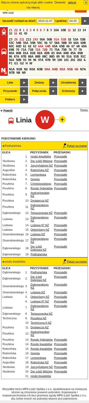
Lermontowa (38, 174)
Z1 (10, 30)
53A (75, 39)
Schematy (68, 91)
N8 (18, 72)
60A (76, 43)
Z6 (16, 39)
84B (66, 53)
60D (18, 46)
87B (23, 56)
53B (82, 39)
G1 (16, 63)
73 (50, 49)
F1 (10, 63)
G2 (22, 63)
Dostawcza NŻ (40, 200)
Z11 (21, 39)
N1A (12, 69)
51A (56, 39)
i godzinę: (61, 21)
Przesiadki (60, 156)
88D (52, 56)
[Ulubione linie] (61, 119)
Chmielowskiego (41, 183)
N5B (70, 69)
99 (53, 60)
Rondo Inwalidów (41, 344)
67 (73, 46)
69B (11, 49)
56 (45, 43)
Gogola (35, 179)
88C (44, 56)
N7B (12, 72)
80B (18, 53)
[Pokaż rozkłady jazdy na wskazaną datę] (85, 21)
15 (10, 33)
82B (47, 53)
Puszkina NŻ (38, 318)
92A (11, 60)
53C (11, 43)
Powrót (8, 110)
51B (63, 39)
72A (37, 49)
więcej (72, 2)
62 (29, 46)
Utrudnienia (68, 82)
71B (30, 49)
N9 (24, 72)
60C (11, 46)
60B (83, 43)
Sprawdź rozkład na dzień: (19, 21)
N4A (47, 69)
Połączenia (39, 91)
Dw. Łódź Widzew (41, 161)
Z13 (28, 39)
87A (16, 56)
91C (83, 56)
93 (24, 60)
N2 (26, 69)
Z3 (10, 39)
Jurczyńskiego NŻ (42, 165)
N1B (19, 69)
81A (25, 53)
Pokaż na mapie (77, 145)
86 (10, 56)
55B (32, 43)
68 (78, 46)
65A (55, 46)
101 (66, 60)
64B (47, 46)
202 (79, 60)
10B (63, 30)
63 (34, 46)
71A (23, 49)
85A (73, 53)
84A (59, 53)
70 (17, 49)
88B (37, 56)
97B (47, 60)
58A (57, 43)
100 (59, 60)
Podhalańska (39, 254)
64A (40, 46)
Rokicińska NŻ (40, 170)
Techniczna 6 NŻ (41, 322)
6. (85, 60)
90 (63, 56)
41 (20, 33)
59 (70, 43)
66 (68, 46)
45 (25, 33)
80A (11, 53)
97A (40, 60)
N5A (62, 69)
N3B (40, 69)
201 (73, 60)
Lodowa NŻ (38, 234)
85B (80, 53)
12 (74, 30)
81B (32, 53)
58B (64, 43)
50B (49, 39)
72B (44, 49)
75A (57, 49)
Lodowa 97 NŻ (40, 225)
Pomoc (84, 110)
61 (24, 46)
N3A (32, 69)
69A (84, 46)
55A (25, 43)
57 (50, 43)
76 (70, 49)
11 (69, 30)
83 (53, 53)
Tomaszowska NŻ (41, 213)
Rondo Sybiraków (42, 188)
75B (64, 49)
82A (39, 53)
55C (39, 43)
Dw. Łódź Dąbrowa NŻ (38, 248)
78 (80, 49)
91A (69, 56)
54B (18, 43)
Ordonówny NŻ (40, 229)
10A (56, 30)
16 (15, 33)
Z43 (35, 39)
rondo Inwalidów (41, 156)
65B (62, 46)
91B (76, 56)
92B (18, 60)
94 (29, 60)
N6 (76, 69)
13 (79, 30)
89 (58, 56)
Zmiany (39, 82)
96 (34, 60)
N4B (55, 69)
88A (30, 56)
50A (42, 39)
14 (84, 30)
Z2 (16, 30)
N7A (83, 69)
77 (75, 49)
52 (69, 39)
